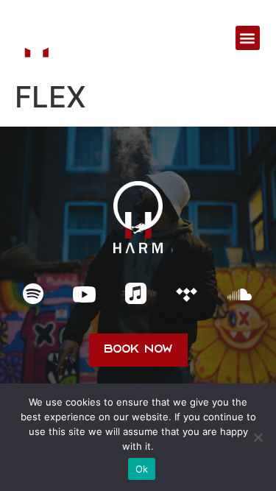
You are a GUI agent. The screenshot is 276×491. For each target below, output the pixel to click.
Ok (142, 469)
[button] (248, 38)
